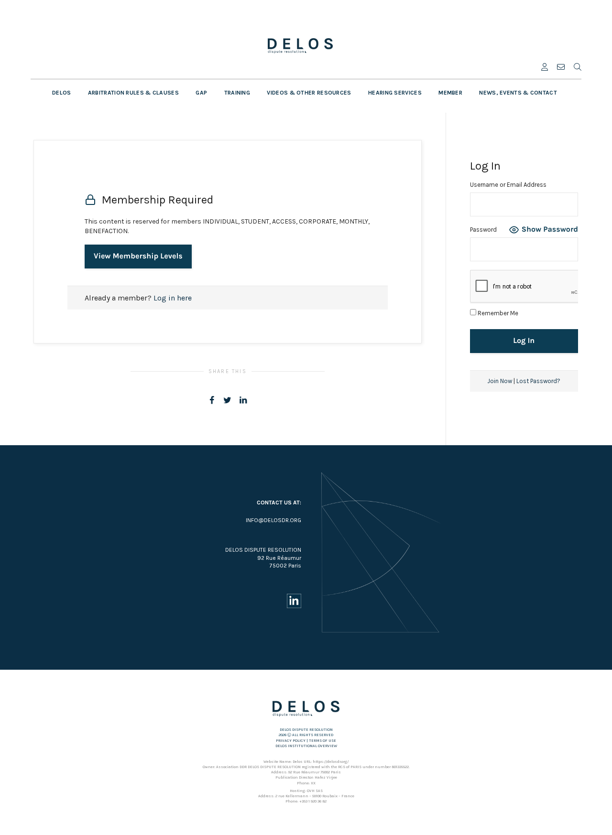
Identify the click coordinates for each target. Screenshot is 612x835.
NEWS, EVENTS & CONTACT (518, 92)
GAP (201, 92)
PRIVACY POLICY (291, 741)
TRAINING (237, 92)
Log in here (172, 297)
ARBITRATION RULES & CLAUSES (133, 92)
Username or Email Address (508, 184)
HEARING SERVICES (395, 92)
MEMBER (450, 92)
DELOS (61, 92)
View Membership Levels (138, 256)
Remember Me (497, 313)
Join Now (499, 381)
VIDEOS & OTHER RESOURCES (309, 92)
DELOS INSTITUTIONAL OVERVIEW (306, 746)
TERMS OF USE (322, 741)
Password (483, 229)
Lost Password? (538, 381)
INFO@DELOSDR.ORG (273, 520)
